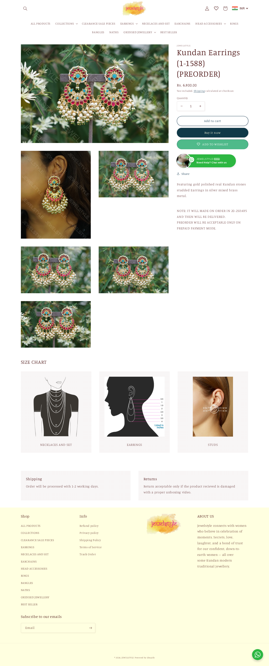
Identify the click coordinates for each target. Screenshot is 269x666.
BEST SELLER (29, 604)
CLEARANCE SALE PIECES (37, 540)
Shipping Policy (90, 540)
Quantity (182, 98)
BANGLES (27, 582)
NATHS (25, 590)
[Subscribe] (90, 628)
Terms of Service (91, 547)
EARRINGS (27, 547)
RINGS (25, 575)
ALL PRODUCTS (31, 525)
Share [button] (185, 173)
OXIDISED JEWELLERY (35, 597)
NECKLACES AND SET (35, 554)
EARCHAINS (29, 561)
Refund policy (89, 525)
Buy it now (212, 133)
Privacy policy (89, 532)
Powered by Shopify (145, 657)
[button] (25, 8)
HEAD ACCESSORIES (34, 568)
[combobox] (240, 8)
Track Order (88, 554)
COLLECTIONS (30, 532)
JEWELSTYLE (128, 657)
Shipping (199, 90)
